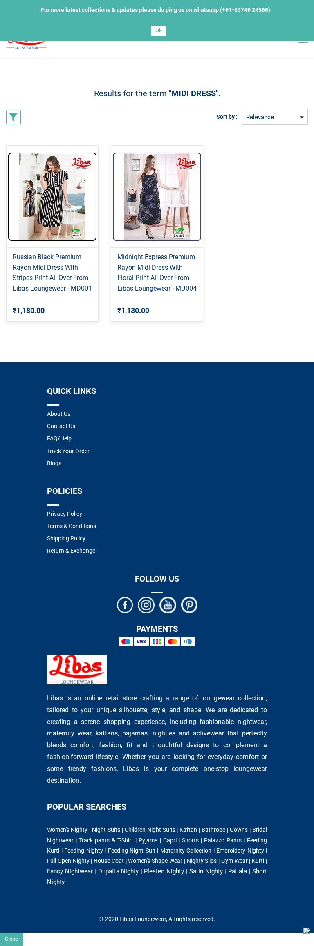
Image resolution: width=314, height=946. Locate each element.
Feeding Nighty (83, 850)
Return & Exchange (71, 550)
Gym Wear (234, 860)
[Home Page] (77, 659)
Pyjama (148, 840)
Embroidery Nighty (240, 850)
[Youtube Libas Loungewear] (167, 604)
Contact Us (61, 426)
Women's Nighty (67, 829)
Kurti (258, 860)
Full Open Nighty (68, 860)
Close (11, 939)
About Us (58, 414)
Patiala (237, 871)
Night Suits (106, 829)
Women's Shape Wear (155, 860)
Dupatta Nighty (118, 871)
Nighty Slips (202, 860)
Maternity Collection (186, 850)
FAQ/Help (59, 438)
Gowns (239, 829)
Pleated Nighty (164, 871)
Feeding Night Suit (131, 850)
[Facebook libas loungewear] (125, 604)
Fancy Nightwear (70, 871)
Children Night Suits (150, 829)
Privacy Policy (64, 514)
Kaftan (188, 829)
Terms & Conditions (71, 526)
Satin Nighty (206, 871)
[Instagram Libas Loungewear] (146, 604)
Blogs (54, 463)
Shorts (190, 840)
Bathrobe (213, 829)
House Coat (109, 860)
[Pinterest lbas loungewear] (189, 604)
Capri (170, 840)
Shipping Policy (66, 538)
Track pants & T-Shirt (106, 840)
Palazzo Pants (223, 840)
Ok (158, 30)
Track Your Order (68, 451)
